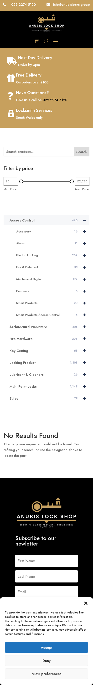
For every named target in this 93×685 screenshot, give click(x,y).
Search (81, 151)
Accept (46, 647)
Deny (46, 660)
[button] (85, 603)
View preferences (46, 673)
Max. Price (82, 189)
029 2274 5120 (55, 100)
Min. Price (10, 189)
